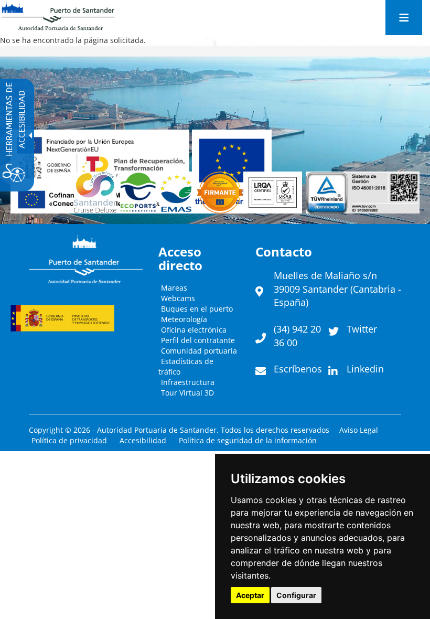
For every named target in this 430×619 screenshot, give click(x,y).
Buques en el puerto (197, 309)
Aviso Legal (358, 430)
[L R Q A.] (220, 193)
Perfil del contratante (198, 340)
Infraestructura (187, 382)
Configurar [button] (296, 595)
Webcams (178, 298)
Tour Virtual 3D (187, 393)
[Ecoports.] (140, 193)
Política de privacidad (69, 440)
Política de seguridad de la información (248, 440)
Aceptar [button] (250, 595)
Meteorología (184, 319)
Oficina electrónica (194, 330)
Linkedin (365, 368)
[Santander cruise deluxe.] (97, 193)
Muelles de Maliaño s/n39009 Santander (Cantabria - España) (337, 288)
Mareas (174, 288)
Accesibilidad (143, 440)
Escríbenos (298, 368)
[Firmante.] (178, 193)
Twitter (362, 329)
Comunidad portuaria (199, 351)
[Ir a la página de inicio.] (58, 15)
